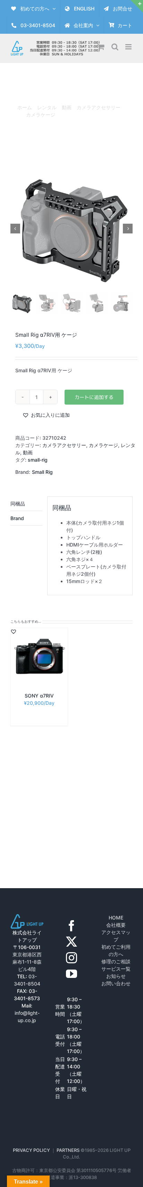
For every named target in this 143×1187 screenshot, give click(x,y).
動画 (28, 452)
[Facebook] (71, 925)
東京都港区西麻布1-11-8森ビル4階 (27, 961)
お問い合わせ (116, 983)
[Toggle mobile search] (114, 46)
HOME (116, 918)
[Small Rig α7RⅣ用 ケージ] (71, 228)
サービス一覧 (116, 969)
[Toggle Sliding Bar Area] (137, 6)
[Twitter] (71, 941)
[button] (46, 415)
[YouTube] (71, 973)
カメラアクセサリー (64, 445)
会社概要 (116, 925)
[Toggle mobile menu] (129, 46)
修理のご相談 (116, 961)
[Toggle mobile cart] (101, 46)
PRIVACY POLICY (31, 1150)
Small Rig (42, 472)
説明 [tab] (26, 503)
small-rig (38, 460)
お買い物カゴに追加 (94, 397)
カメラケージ (103, 445)
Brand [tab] (17, 518)
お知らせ (116, 976)
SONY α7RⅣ (39, 696)
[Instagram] (71, 957)
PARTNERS (69, 1150)
